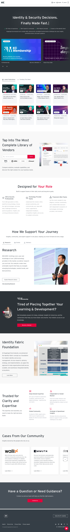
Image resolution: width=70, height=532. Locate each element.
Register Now (36, 62)
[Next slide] (6, 66)
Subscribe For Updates (60, 515)
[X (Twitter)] (67, 524)
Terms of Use (10, 524)
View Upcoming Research (8, 283)
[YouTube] (61, 524)
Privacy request (26, 524)
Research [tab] (7, 242)
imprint (3, 524)
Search (31, 156)
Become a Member (27, 325)
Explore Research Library (10, 279)
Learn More (10, 375)
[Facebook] (64, 524)
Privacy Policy (18, 524)
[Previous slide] (3, 66)
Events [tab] (18, 242)
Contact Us (35, 500)
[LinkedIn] (55, 524)
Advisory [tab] (28, 242)
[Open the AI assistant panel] (66, 528)
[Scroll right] (65, 459)
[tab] (8, 80)
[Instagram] (58, 524)
